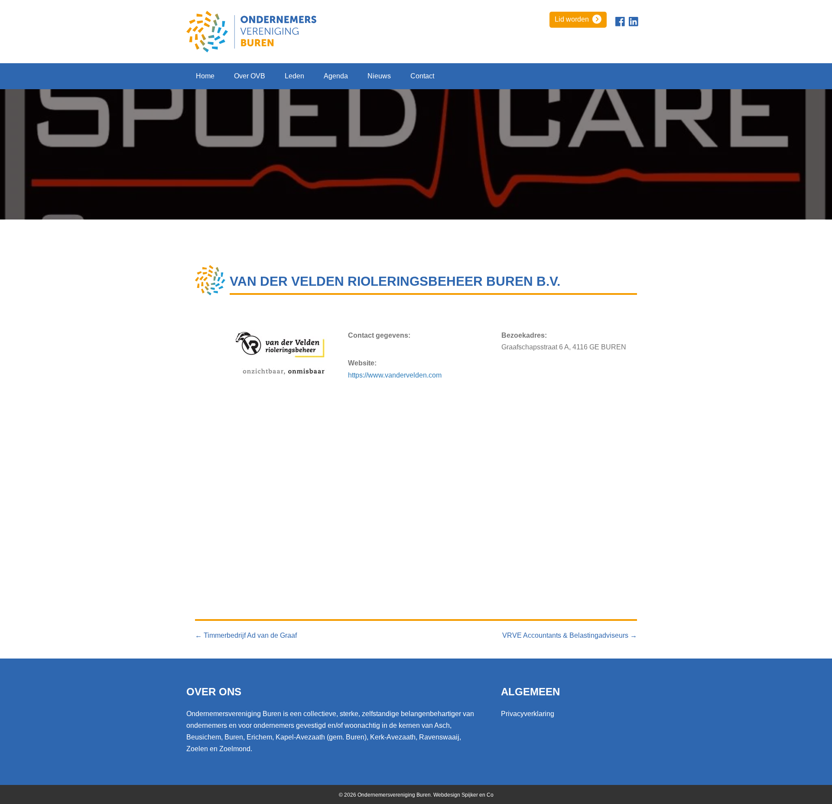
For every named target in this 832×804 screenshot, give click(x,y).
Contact (422, 76)
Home (205, 76)
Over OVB (249, 76)
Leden (294, 76)
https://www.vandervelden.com (395, 375)
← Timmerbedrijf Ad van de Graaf (246, 635)
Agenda (336, 76)
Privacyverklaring (527, 713)
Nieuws (379, 76)
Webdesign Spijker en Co (463, 795)
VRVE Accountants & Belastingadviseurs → (569, 635)
